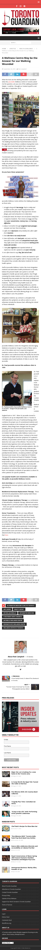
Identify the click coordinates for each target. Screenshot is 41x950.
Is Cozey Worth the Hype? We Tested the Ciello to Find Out (24, 783)
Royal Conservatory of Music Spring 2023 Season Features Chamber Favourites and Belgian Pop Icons (24, 857)
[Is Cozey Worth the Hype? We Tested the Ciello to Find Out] (6, 784)
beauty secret (19, 609)
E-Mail (6, 739)
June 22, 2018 (16, 850)
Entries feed (5, 917)
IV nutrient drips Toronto (12, 617)
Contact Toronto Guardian (10, 892)
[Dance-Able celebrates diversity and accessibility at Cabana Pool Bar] (6, 848)
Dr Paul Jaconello (9, 613)
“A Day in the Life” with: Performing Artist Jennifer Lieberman (24, 812)
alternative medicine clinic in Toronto (20, 605)
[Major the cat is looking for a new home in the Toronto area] (6, 774)
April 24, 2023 (16, 871)
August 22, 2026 (17, 776)
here (6, 535)
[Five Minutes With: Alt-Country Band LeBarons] (6, 794)
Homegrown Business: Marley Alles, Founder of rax (24, 868)
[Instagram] (20, 6)
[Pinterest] (24, 6)
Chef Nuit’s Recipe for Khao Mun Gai (24, 826)
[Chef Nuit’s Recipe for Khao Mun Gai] (6, 828)
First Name (7, 746)
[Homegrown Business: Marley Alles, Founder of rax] (6, 870)
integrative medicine (27, 613)
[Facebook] (16, 6)
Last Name (7, 752)
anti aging (7, 609)
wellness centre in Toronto (13, 628)
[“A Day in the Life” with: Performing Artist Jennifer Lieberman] (6, 814)
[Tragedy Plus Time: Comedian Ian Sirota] (6, 804)
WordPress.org (6, 923)
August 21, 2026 (17, 786)
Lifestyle (12, 48)
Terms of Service (7, 905)
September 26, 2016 (9, 69)
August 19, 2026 (17, 815)
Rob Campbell (22, 69)
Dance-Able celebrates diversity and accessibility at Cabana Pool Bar (24, 847)
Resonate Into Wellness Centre (14, 624)
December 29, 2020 (18, 840)
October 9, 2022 (17, 828)
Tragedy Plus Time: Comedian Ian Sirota (23, 802)
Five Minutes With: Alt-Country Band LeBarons (24, 793)
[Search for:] (20, 42)
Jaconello (11, 82)
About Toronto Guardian (9, 886)
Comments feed (7, 920)
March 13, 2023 (17, 862)
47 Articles (29, 657)
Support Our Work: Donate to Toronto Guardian (16, 901)
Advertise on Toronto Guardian (11, 889)
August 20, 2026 (17, 806)
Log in (3, 914)
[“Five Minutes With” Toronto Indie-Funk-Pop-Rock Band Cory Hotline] (6, 838)
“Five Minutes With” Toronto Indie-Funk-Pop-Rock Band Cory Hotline (23, 837)
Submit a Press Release (9, 898)
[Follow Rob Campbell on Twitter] (20, 669)
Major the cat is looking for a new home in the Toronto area (23, 773)
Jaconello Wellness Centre (12, 620)
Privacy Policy (6, 895)
